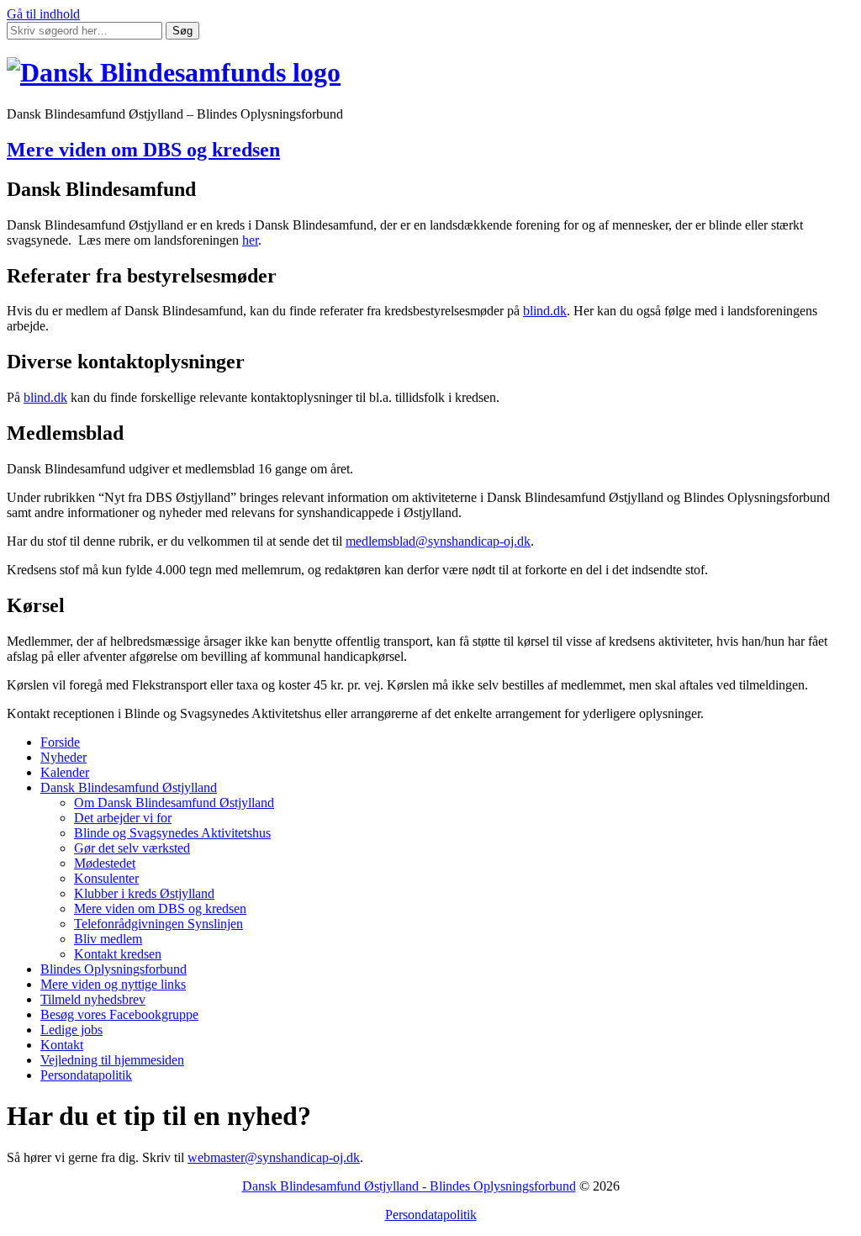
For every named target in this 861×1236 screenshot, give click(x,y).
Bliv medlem (108, 939)
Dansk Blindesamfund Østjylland (128, 787)
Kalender (64, 772)
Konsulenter (106, 878)
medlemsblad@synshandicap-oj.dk (438, 541)
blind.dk (545, 311)
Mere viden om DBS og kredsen (143, 150)
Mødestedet (104, 863)
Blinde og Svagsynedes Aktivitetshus (172, 833)
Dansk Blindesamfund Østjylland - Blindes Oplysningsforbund (409, 1186)
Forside (60, 742)
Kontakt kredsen (117, 954)
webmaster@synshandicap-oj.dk (274, 1157)
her (250, 240)
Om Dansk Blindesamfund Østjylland (174, 802)
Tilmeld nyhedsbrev (92, 999)
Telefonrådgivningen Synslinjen (158, 923)
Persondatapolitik (86, 1075)
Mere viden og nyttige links (113, 984)
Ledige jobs (71, 1029)
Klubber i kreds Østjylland (144, 893)
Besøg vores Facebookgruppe (119, 1014)
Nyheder (63, 757)
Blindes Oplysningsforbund (113, 969)
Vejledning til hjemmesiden (112, 1060)
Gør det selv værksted (132, 848)
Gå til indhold (43, 14)
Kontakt (61, 1045)
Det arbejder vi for (123, 818)
